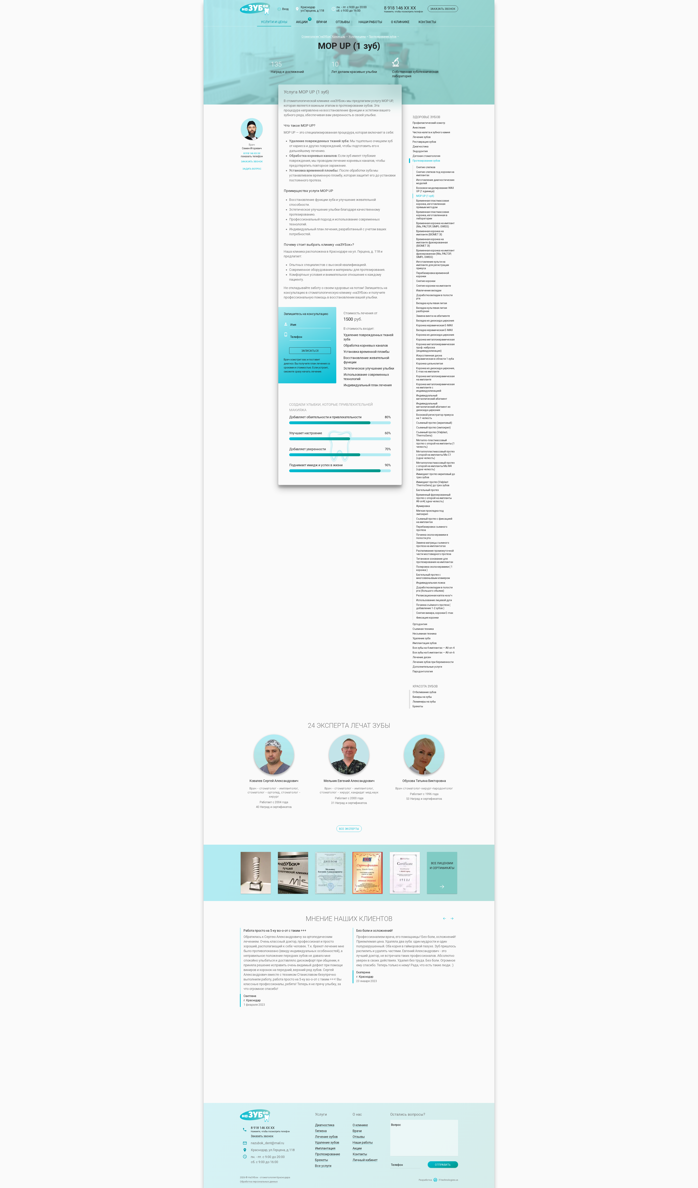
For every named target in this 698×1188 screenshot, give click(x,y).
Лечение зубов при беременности (433, 662)
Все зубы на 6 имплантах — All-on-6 (434, 652)
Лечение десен (422, 657)
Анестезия (419, 127)
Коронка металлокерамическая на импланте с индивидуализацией (435, 387)
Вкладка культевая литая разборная (431, 309)
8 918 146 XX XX (403, 9)
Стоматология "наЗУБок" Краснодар (323, 36)
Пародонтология (423, 671)
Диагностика (420, 146)
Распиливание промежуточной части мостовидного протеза (435, 552)
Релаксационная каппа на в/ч (434, 595)
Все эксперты (349, 828)
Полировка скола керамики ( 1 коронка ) (434, 568)
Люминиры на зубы (424, 701)
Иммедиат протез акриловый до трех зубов (435, 476)
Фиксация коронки (427, 617)
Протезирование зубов (382, 36)
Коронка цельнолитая (429, 363)
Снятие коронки (425, 281)
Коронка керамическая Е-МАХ (434, 325)
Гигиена (321, 1131)
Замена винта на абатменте (433, 315)
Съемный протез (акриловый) (434, 422)
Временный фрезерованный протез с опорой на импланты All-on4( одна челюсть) (434, 498)
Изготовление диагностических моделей (435, 181)
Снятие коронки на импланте (433, 285)
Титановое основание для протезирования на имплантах (434, 560)
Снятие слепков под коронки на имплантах (435, 173)
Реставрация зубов (424, 141)
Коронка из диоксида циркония (435, 334)
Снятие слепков (425, 167)
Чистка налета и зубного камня (431, 132)
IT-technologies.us (448, 1180)
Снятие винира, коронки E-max (434, 612)
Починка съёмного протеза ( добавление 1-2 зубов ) (433, 606)
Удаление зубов (327, 1142)
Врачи (321, 22)
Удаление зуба (421, 638)
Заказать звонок (443, 8)
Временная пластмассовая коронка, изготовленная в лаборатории (432, 215)
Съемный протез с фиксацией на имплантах (434, 520)
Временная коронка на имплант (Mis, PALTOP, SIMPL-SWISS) (435, 225)
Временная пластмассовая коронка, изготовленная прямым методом (432, 204)
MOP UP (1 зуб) (425, 195)
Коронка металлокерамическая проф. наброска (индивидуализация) (435, 347)
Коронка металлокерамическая (435, 339)
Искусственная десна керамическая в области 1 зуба (435, 357)
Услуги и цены (274, 22)
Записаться (310, 350)
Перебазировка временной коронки (432, 275)
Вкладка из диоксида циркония (435, 320)
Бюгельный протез (427, 490)
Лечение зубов (422, 137)
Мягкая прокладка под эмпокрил (430, 512)
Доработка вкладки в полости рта (434, 297)
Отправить (443, 1164)
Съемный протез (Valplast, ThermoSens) (432, 434)
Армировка (423, 506)
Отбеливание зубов (424, 692)
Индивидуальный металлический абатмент (431, 397)
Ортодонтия (420, 624)
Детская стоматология (426, 155)
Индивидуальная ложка (430, 582)
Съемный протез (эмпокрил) (433, 427)
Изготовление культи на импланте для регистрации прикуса (432, 265)
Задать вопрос (251, 168)
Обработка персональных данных (259, 1181)
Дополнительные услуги (427, 666)
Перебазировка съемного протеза (431, 528)
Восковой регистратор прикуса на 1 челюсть (435, 416)
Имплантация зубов (425, 643)
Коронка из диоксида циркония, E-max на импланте (435, 370)
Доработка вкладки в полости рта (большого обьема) (434, 589)
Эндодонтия (420, 151)
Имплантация (325, 1148)
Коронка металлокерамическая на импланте (435, 378)
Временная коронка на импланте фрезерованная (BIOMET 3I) (432, 242)
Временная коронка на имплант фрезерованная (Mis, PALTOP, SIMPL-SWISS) (435, 253)
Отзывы (343, 22)
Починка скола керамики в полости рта (432, 536)
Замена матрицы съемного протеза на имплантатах (432, 544)
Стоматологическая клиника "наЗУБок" (255, 9)
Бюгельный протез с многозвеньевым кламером (433, 576)
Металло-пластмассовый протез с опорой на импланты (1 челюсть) (435, 443)
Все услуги (323, 1166)
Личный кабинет (365, 1160)
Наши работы (370, 22)
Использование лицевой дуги (434, 600)
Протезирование (327, 1154)
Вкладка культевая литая (431, 303)
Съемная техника (423, 628)
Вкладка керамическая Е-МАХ (434, 330)
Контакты (427, 22)
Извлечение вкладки (428, 290)
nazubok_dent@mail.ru (267, 1143)
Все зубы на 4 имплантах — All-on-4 (434, 647)
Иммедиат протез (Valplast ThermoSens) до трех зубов (432, 484)
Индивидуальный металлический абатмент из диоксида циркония (433, 407)
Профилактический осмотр (429, 122)
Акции (302, 22)
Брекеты (418, 706)
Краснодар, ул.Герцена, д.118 (273, 1150)
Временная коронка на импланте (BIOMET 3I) (430, 233)
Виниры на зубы (422, 696)
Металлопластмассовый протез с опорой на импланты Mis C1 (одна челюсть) (435, 454)
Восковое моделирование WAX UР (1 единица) (435, 189)
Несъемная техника (424, 633)
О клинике (400, 22)
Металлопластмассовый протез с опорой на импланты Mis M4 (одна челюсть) (435, 466)
